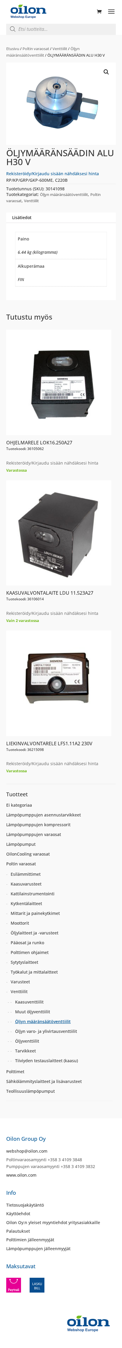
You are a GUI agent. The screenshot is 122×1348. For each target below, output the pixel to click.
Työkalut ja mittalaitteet (34, 972)
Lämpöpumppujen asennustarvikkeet (43, 815)
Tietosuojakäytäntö (25, 1205)
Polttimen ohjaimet (30, 952)
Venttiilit (59, 48)
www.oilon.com (21, 1175)
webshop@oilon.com (26, 1151)
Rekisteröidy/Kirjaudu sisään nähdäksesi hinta (52, 173)
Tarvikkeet (25, 1051)
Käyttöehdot (18, 1213)
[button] (106, 72)
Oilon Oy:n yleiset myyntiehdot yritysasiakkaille (53, 1222)
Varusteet (20, 982)
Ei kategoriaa (19, 805)
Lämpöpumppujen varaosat (33, 834)
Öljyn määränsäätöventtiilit (64, 194)
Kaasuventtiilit (29, 1002)
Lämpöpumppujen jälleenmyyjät (38, 1248)
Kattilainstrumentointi (32, 893)
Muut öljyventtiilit (32, 1011)
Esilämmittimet (26, 874)
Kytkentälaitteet (26, 903)
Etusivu (12, 48)
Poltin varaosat (36, 48)
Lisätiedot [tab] (21, 217)
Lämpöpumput (21, 844)
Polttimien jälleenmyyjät (30, 1239)
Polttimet (15, 1071)
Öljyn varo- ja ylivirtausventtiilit (46, 1031)
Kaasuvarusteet (26, 884)
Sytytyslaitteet (24, 962)
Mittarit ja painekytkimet (35, 913)
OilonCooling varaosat (28, 854)
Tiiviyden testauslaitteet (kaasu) (46, 1060)
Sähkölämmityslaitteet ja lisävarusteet (44, 1081)
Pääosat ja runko (27, 942)
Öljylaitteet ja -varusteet (34, 933)
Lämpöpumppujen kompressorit (38, 824)
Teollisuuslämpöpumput (30, 1091)
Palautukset (18, 1231)
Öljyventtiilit (27, 1041)
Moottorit (20, 923)
